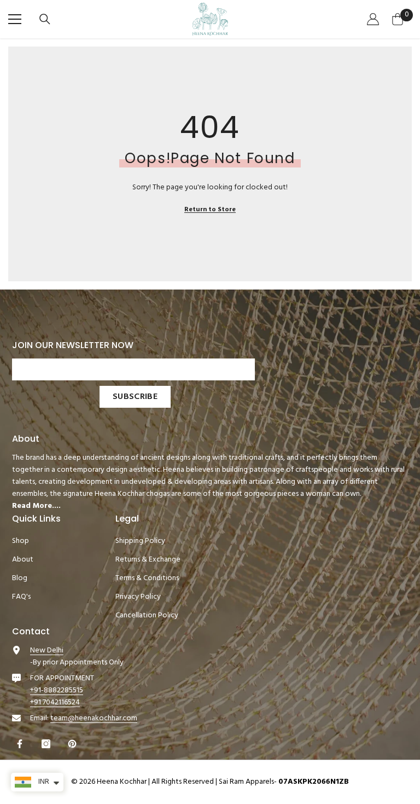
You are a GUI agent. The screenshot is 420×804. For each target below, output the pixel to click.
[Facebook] (21, 743)
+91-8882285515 (56, 690)
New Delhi (46, 650)
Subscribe (135, 397)
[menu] (14, 19)
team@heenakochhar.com (93, 718)
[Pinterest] (74, 743)
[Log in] (374, 19)
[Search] (46, 19)
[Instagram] (47, 743)
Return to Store (210, 209)
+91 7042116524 (55, 702)
